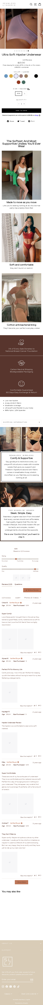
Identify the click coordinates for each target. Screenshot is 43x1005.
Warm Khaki (26, 76)
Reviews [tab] (7, 584)
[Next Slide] (28, 578)
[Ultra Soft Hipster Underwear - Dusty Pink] (10, 928)
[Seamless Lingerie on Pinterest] (14, 986)
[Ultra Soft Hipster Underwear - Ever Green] (8, 930)
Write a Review (34, 590)
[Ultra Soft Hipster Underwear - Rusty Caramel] (5, 930)
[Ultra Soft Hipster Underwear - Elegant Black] (3, 930)
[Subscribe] (31, 979)
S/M (18, 93)
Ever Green (24, 82)
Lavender (16, 76)
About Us (7, 943)
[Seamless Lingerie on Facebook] (7, 986)
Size (20, 89)
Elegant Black (36, 76)
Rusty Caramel (18, 82)
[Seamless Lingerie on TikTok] (18, 986)
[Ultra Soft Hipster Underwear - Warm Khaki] (12, 928)
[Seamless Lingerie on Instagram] (3, 986)
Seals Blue (6, 76)
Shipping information (15, 422)
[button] (16, 578)
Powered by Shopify (21, 1003)
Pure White (31, 76)
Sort (18, 598)
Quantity (21, 99)
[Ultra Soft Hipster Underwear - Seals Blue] (3, 928)
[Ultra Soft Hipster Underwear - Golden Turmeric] (5, 928)
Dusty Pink (21, 76)
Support (6, 950)
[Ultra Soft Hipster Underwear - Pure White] (15, 928)
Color (21, 72)
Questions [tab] (18, 584)
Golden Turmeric (11, 76)
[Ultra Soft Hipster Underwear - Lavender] (8, 928)
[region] (21, 578)
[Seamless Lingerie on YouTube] (10, 986)
